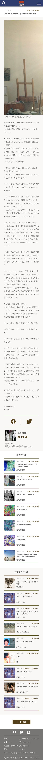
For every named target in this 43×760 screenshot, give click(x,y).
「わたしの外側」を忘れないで (27, 686)
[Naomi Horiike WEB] (22, 437)
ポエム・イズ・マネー (24, 597)
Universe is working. (24, 524)
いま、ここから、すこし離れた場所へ (27, 583)
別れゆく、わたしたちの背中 (26, 627)
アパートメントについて (29, 739)
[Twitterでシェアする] (29, 421)
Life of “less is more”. (24, 479)
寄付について (24, 742)
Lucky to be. (21, 539)
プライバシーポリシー (28, 753)
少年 (18, 656)
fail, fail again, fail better (25, 494)
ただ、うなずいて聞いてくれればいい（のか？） (27, 613)
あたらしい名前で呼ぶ (24, 671)
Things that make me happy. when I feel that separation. (26, 555)
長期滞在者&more (11, 746)
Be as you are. (21, 509)
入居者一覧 (23, 746)
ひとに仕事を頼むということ (26, 701)
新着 (5, 739)
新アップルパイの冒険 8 (25, 642)
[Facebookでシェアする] (13, 421)
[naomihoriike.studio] (19, 437)
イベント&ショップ (11, 753)
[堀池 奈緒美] (10, 435)
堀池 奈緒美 (22, 433)
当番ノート (8, 742)
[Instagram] (26, 437)
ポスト (22, 749)
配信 (5, 749)
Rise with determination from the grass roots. (27, 465)
